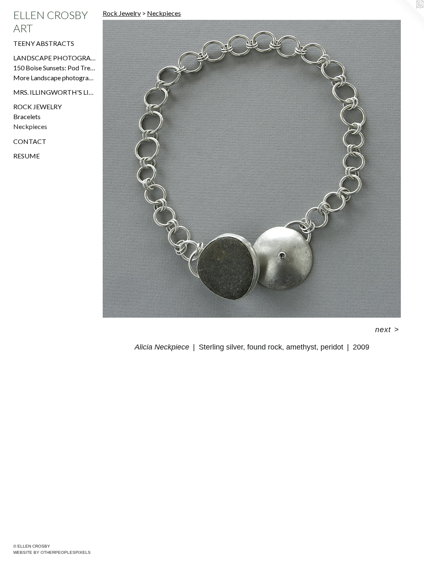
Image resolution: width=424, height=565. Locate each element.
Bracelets (27, 116)
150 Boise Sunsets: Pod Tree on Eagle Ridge (54, 68)
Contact (29, 141)
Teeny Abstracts (43, 43)
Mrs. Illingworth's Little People (54, 92)
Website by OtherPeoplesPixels (52, 552)
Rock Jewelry (37, 106)
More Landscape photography (54, 77)
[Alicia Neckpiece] (252, 169)
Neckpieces (30, 126)
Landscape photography (54, 58)
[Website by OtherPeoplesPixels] (407, 16)
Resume (26, 156)
